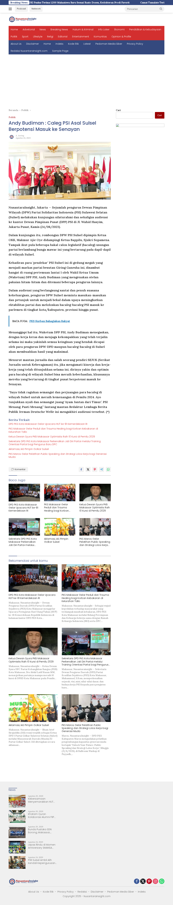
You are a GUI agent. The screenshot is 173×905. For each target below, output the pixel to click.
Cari (118, 110)
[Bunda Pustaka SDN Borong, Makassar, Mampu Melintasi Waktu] (17, 831)
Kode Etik (73, 43)
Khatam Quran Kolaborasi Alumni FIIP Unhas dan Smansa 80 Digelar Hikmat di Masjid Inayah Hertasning (42, 816)
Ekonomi (119, 29)
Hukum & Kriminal (83, 29)
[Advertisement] (86, 79)
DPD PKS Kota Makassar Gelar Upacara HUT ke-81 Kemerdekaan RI (48, 423)
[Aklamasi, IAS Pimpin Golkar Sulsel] (60, 527)
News (43, 29)
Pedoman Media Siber (108, 43)
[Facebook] (136, 881)
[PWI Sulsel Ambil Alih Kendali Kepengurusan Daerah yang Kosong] (17, 862)
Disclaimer (32, 43)
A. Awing (20, 135)
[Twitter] (143, 881)
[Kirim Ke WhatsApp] (108, 469)
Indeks (59, 43)
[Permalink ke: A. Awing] (11, 136)
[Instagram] (155, 881)
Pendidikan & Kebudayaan (145, 29)
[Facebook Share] (81, 469)
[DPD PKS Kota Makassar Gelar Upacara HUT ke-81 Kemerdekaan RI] (24, 492)
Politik (14, 36)
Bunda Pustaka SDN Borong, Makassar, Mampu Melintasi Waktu (42, 831)
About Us (16, 43)
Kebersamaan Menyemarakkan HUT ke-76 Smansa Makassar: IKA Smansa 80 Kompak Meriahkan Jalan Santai (41, 800)
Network (36, 8)
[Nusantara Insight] (23, 19)
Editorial (62, 36)
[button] (161, 8)
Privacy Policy (135, 43)
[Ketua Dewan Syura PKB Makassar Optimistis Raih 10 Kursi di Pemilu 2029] (95, 492)
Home (14, 29)
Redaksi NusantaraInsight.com (29, 51)
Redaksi (82, 891)
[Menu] (11, 9)
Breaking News (59, 29)
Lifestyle (37, 36)
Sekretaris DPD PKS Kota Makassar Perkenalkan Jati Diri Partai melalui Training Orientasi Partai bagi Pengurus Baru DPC (55, 443)
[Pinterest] (149, 881)
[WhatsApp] (161, 881)
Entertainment (80, 36)
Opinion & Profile (121, 36)
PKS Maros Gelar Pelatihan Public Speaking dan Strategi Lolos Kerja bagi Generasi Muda (58, 455)
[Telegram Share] (101, 469)
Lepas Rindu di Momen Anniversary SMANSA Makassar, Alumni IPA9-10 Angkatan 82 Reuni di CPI (42, 846)
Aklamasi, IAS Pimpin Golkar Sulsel (29, 449)
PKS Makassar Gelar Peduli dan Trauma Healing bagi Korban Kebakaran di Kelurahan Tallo (53, 430)
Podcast (21, 8)
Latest (87, 43)
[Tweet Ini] (88, 469)
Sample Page (60, 51)
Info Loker (103, 29)
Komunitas (100, 36)
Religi (50, 36)
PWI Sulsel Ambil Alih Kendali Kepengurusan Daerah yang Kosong (41, 862)
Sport (25, 36)
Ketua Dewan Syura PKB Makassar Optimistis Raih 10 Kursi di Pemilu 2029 (52, 436)
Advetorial (29, 29)
